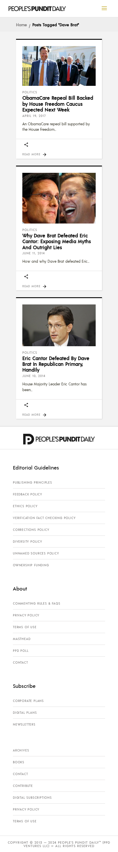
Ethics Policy (25, 506)
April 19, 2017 (34, 116)
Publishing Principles (32, 482)
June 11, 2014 (33, 253)
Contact (20, 662)
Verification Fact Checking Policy (44, 518)
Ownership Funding (31, 565)
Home (21, 24)
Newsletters (24, 724)
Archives (21, 750)
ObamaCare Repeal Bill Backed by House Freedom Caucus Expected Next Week (57, 103)
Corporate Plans (28, 701)
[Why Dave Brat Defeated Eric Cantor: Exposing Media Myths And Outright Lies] (59, 198)
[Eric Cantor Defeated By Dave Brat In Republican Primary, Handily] (59, 325)
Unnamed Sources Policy (36, 553)
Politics (29, 92)
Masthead (21, 639)
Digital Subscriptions (32, 798)
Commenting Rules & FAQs (36, 603)
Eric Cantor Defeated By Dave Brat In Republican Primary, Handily (55, 364)
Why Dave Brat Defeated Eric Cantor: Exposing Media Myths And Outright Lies (56, 241)
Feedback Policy (27, 494)
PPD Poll (20, 651)
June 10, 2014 (33, 376)
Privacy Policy (26, 615)
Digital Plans (25, 713)
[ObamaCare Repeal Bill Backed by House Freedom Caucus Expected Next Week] (59, 66)
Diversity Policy (27, 541)
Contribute (23, 786)
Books (18, 762)
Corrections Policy (31, 530)
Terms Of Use (25, 627)
